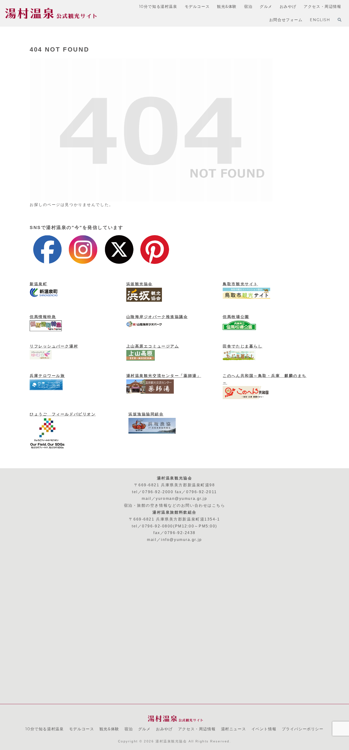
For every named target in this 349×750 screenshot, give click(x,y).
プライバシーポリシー (303, 729)
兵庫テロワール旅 (47, 376)
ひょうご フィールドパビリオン (63, 414)
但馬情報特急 (43, 317)
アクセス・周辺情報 (197, 729)
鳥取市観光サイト (240, 284)
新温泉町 (38, 284)
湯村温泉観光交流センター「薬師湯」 (163, 376)
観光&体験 (109, 729)
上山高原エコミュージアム (152, 346)
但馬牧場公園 (236, 317)
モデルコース (81, 729)
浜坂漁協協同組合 (146, 414)
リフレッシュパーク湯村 (54, 346)
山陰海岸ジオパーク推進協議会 (157, 317)
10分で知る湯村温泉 (44, 729)
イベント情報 (264, 729)
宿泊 (128, 729)
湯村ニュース (233, 729)
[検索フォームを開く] (339, 19)
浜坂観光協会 (139, 284)
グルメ (144, 729)
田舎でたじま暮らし (242, 346)
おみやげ (164, 729)
